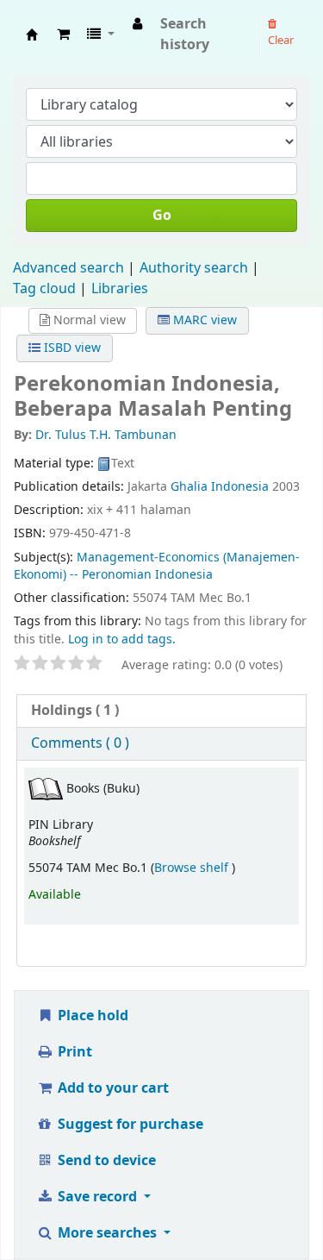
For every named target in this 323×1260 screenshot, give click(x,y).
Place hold (91, 1016)
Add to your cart (111, 1088)
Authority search (194, 268)
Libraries (119, 289)
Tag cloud (44, 289)
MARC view (203, 320)
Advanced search (68, 268)
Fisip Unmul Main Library (32, 34)
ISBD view (70, 348)
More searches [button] (107, 1233)
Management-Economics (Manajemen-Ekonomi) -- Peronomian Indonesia (157, 566)
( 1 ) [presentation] (75, 710)
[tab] (161, 711)
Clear (281, 40)
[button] (63, 34)
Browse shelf (193, 868)
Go (161, 215)
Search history (184, 34)
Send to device (105, 1160)
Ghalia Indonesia (220, 487)
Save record (97, 1197)
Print (73, 1052)
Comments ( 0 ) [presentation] (80, 743)
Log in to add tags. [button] (122, 639)
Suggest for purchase (128, 1124)
